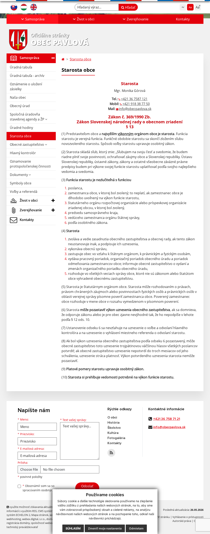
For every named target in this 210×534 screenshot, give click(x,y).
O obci (112, 417)
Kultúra (113, 433)
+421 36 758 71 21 (166, 419)
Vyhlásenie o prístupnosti (187, 517)
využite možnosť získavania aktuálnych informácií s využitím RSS (32, 509)
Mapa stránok (39, 515)
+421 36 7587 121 (134, 99)
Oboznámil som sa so (43, 488)
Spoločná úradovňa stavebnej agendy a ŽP (27, 116)
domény (51, 519)
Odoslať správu (87, 488)
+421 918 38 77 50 (136, 104)
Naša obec (18, 97)
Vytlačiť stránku (160, 517)
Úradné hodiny (21, 127)
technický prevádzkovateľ (22, 527)
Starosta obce (20, 136)
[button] (32, 19)
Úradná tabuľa (21, 67)
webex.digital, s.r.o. (33, 519)
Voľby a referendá (23, 191)
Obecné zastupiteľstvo (27, 144)
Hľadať (129, 7)
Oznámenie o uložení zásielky (26, 86)
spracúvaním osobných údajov (43, 490)
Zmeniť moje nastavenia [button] (105, 528)
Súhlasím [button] (73, 528)
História (113, 422)
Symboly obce (20, 183)
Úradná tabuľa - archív (27, 75)
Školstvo (114, 427)
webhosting (14, 519)
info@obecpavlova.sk (135, 108)
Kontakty (183, 19)
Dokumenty (19, 174)
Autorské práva (181, 521)
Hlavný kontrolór (23, 153)
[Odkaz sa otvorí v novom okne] (111, 453)
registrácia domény (18, 523)
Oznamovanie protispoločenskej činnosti (30, 164)
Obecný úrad (20, 106)
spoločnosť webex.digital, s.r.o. (49, 523)
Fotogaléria (116, 438)
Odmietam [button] (136, 528)
